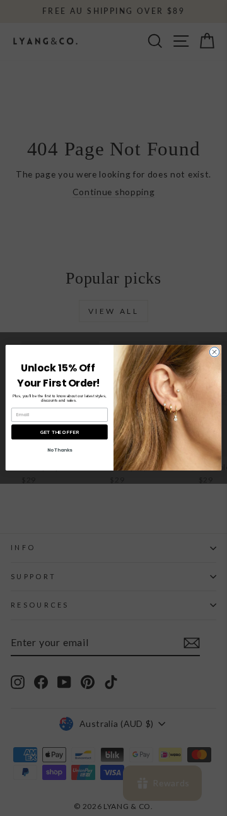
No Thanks (60, 450)
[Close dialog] (214, 352)
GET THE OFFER (59, 432)
